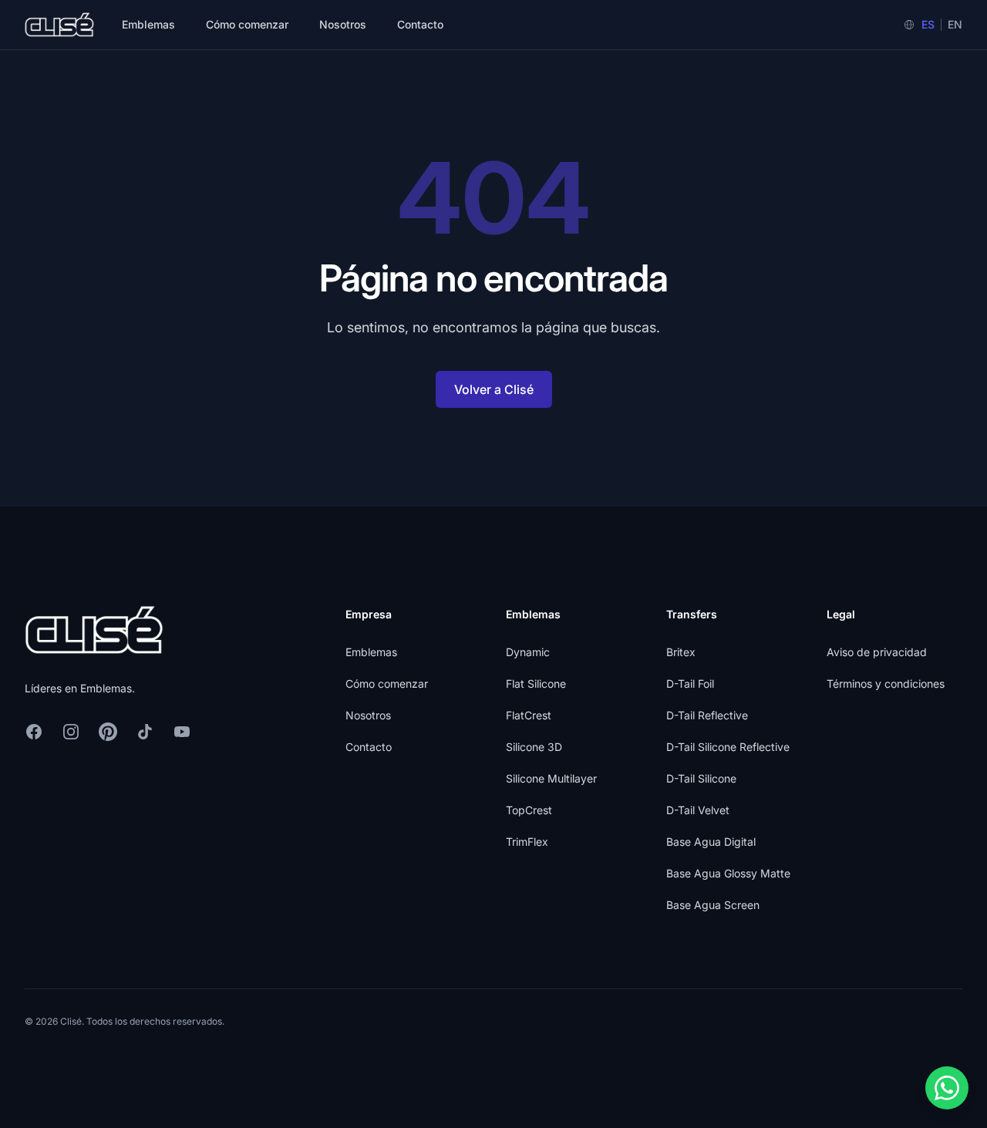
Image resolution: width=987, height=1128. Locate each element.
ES (928, 24)
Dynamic (528, 651)
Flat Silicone (536, 683)
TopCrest (529, 810)
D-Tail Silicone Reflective (728, 746)
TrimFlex (527, 841)
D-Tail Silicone (701, 778)
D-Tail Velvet (697, 810)
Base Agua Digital (711, 841)
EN (955, 24)
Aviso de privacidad (877, 651)
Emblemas (148, 24)
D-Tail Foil (690, 683)
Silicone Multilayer (551, 778)
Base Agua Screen (713, 904)
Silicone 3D (534, 746)
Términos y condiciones (886, 683)
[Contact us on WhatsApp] (946, 1087)
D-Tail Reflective (707, 715)
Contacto (420, 24)
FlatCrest (528, 715)
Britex (681, 651)
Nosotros (342, 24)
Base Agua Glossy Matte (728, 873)
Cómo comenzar (247, 24)
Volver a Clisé (494, 389)
